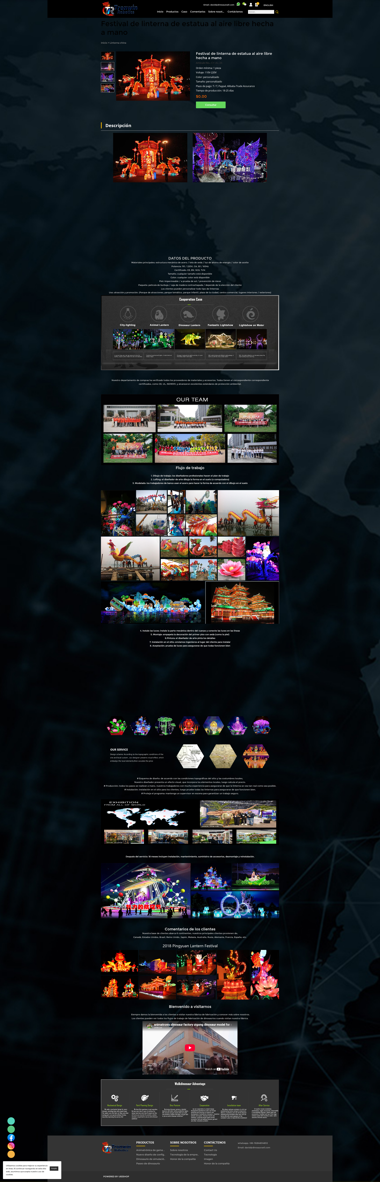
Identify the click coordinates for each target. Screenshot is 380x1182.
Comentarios (197, 11)
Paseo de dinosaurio (148, 1163)
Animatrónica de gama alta (152, 1150)
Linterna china (118, 42)
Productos (172, 11)
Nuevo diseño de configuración (154, 1154)
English (268, 5)
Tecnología (210, 1154)
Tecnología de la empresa (185, 1154)
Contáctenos (235, 11)
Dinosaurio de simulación (151, 1159)
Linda (11, 1121)
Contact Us (210, 1150)
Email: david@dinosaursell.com (219, 5)
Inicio (160, 11)
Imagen (208, 1159)
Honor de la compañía (183, 1159)
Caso (184, 11)
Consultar (210, 104)
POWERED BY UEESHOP (116, 1176)
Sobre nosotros (216, 11)
